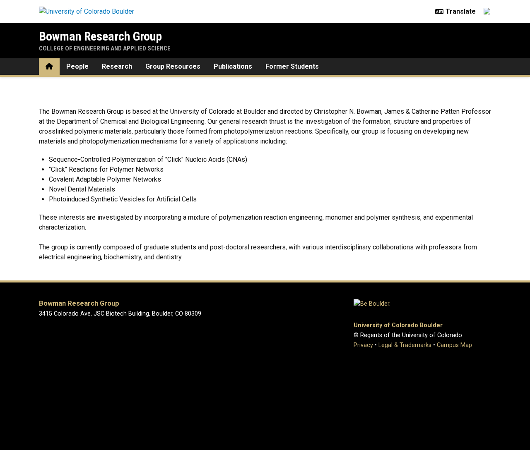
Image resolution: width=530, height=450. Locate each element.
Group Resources (172, 66)
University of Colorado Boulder (398, 325)
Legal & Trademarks (404, 345)
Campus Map (454, 345)
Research (117, 66)
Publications (233, 66)
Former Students (292, 66)
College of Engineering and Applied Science (105, 48)
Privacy (363, 345)
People (77, 66)
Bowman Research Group (100, 36)
